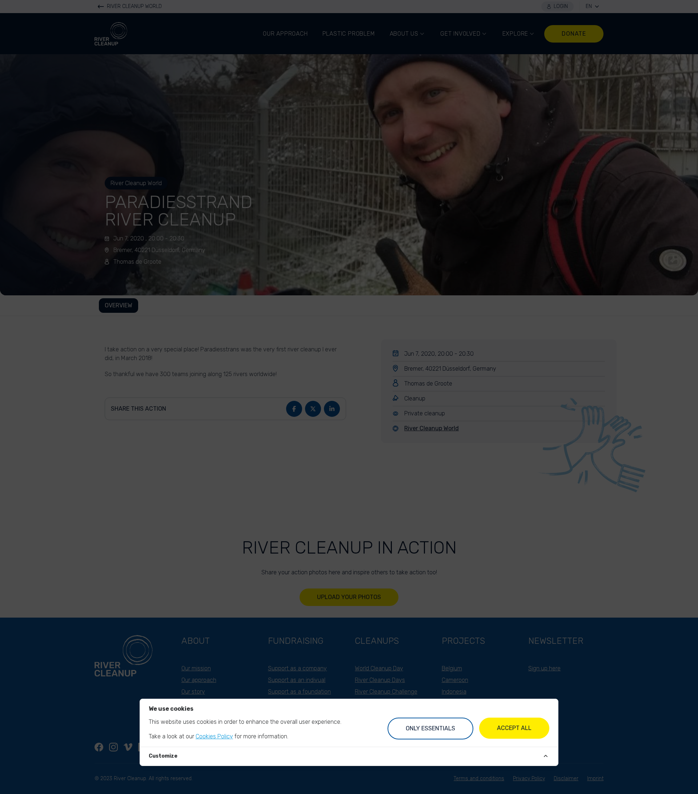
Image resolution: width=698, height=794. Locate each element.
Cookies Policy (214, 736)
